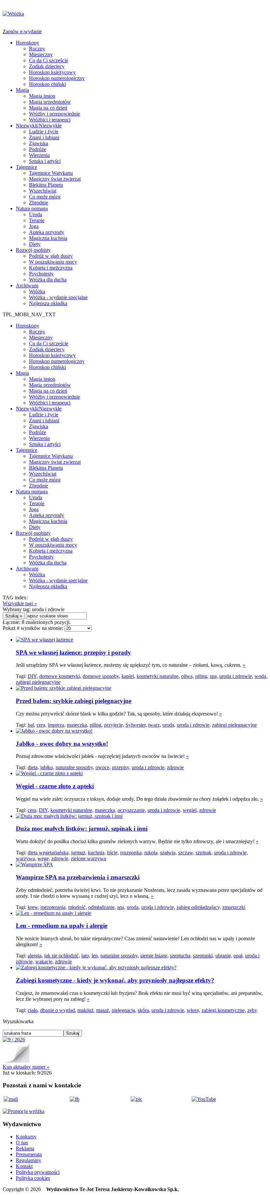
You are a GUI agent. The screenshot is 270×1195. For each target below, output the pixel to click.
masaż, (103, 1010)
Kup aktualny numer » (26, 1067)
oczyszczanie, (132, 810)
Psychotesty (41, 273)
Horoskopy (27, 42)
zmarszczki (233, 907)
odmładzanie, (102, 907)
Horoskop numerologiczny (57, 78)
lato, (85, 955)
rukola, (151, 852)
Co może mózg (45, 196)
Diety (34, 244)
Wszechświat (42, 191)
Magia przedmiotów (50, 102)
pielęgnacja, (124, 1010)
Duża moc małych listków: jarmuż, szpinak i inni (82, 828)
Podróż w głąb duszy (51, 256)
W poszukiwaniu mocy (53, 262)
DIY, (33, 676)
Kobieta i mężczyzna (50, 268)
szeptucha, (181, 955)
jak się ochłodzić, (62, 955)
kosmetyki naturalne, (158, 676)
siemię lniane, (154, 955)
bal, (31, 725)
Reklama (25, 1148)
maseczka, (77, 725)
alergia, (35, 955)
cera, (41, 725)
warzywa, (26, 858)
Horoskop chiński (47, 84)
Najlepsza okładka (48, 303)
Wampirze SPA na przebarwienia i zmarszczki (78, 877)
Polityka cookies (33, 1178)
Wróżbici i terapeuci (49, 119)
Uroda (35, 214)
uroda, (169, 725)
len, (95, 955)
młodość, (77, 907)
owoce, (103, 767)
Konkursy (26, 1136)
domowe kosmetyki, (60, 676)
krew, (33, 907)
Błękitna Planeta (46, 185)
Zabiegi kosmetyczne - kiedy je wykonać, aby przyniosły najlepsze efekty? (115, 980)
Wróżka (37, 291)
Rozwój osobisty (33, 250)
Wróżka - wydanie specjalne (58, 297)
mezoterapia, (53, 907)
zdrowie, (60, 858)
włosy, (193, 1010)
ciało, (33, 1010)
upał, (238, 955)
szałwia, (168, 852)
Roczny (37, 48)
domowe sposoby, (101, 676)
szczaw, (186, 852)
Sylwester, (136, 725)
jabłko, (47, 767)
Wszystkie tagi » (20, 603)
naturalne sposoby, (75, 767)
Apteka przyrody (46, 232)
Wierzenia (39, 155)
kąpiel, (128, 676)
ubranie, (223, 955)
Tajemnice (26, 167)
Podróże (37, 149)
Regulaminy (28, 1160)
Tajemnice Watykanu (51, 173)
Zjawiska (38, 143)
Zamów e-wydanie (22, 31)
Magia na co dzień (48, 108)
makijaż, (86, 1010)
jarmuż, (79, 852)
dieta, (33, 767)
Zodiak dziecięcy (47, 66)
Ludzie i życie (43, 131)
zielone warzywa (88, 858)
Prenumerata (29, 1154)
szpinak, (204, 852)
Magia (22, 90)
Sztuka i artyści (45, 161)
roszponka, (131, 852)
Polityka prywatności (38, 1172)
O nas (22, 1142)
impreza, (57, 725)
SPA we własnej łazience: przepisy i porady (73, 652)
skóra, (144, 1010)
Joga (34, 226)
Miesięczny (41, 54)
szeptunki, (203, 955)
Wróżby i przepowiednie (54, 114)
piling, (201, 676)
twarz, (154, 725)
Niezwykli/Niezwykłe (39, 125)
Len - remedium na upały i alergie (61, 925)
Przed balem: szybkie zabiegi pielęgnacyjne (73, 700)
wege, (44, 858)
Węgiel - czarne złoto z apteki (55, 786)
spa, (214, 676)
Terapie (36, 220)
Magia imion (42, 96)
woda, (261, 676)
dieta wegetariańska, (49, 852)
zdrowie (175, 767)
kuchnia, (97, 852)
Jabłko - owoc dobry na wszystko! (62, 743)
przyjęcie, (114, 725)
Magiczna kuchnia (48, 238)
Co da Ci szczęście (48, 60)
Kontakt (24, 1166)
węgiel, (190, 810)
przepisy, (121, 767)
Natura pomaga (32, 208)
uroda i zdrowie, (236, 676)
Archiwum (27, 285)
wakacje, (44, 961)
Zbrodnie (38, 202)
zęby (252, 1010)
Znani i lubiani (44, 137)
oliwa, (187, 676)
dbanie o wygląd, (58, 1010)
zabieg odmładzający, (198, 907)
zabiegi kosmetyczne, (224, 1010)
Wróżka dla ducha (48, 279)
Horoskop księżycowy (52, 72)
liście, (113, 852)
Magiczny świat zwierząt (55, 179)
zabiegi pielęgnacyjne (38, 682)
